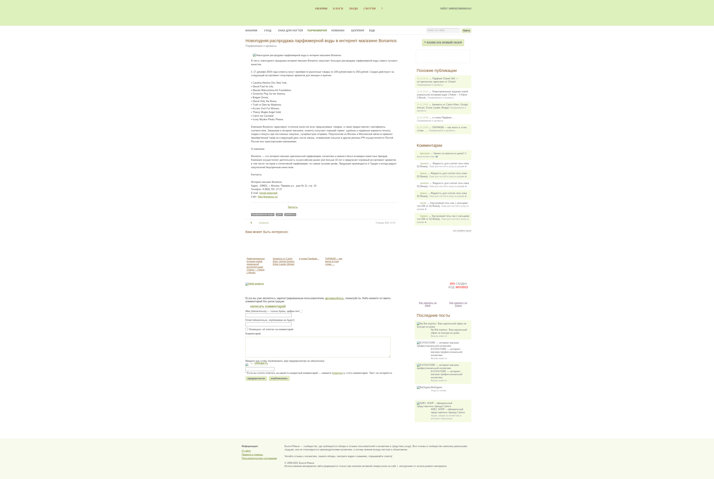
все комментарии (462, 230)
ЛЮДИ (353, 8)
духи (278, 214)
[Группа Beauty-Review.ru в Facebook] (433, 56)
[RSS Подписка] (463, 56)
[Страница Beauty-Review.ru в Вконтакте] (443, 56)
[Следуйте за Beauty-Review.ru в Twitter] (453, 56)
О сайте (246, 450)
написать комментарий (268, 306)
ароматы (290, 214)
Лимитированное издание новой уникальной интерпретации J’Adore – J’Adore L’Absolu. (256, 266)
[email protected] (268, 193)
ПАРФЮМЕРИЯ (317, 30)
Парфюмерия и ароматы (261, 45)
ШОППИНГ (358, 30)
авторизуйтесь (334, 298)
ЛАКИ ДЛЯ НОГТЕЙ (290, 30)
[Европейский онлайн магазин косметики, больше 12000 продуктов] (458, 256)
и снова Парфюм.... (309, 259)
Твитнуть (293, 207)
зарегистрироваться (460, 8)
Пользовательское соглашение (259, 458)
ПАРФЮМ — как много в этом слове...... (333, 261)
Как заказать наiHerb (428, 304)
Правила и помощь (252, 454)
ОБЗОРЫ (321, 8)
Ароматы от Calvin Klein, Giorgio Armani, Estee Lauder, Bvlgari (284, 261)
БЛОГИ (338, 8)
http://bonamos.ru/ (268, 196)
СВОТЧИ (370, 8)
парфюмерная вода (262, 214)
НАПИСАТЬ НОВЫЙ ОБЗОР (443, 42)
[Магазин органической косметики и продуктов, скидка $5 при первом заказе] (428, 288)
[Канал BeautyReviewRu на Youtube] (423, 56)
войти (443, 8)
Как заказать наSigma (458, 304)
